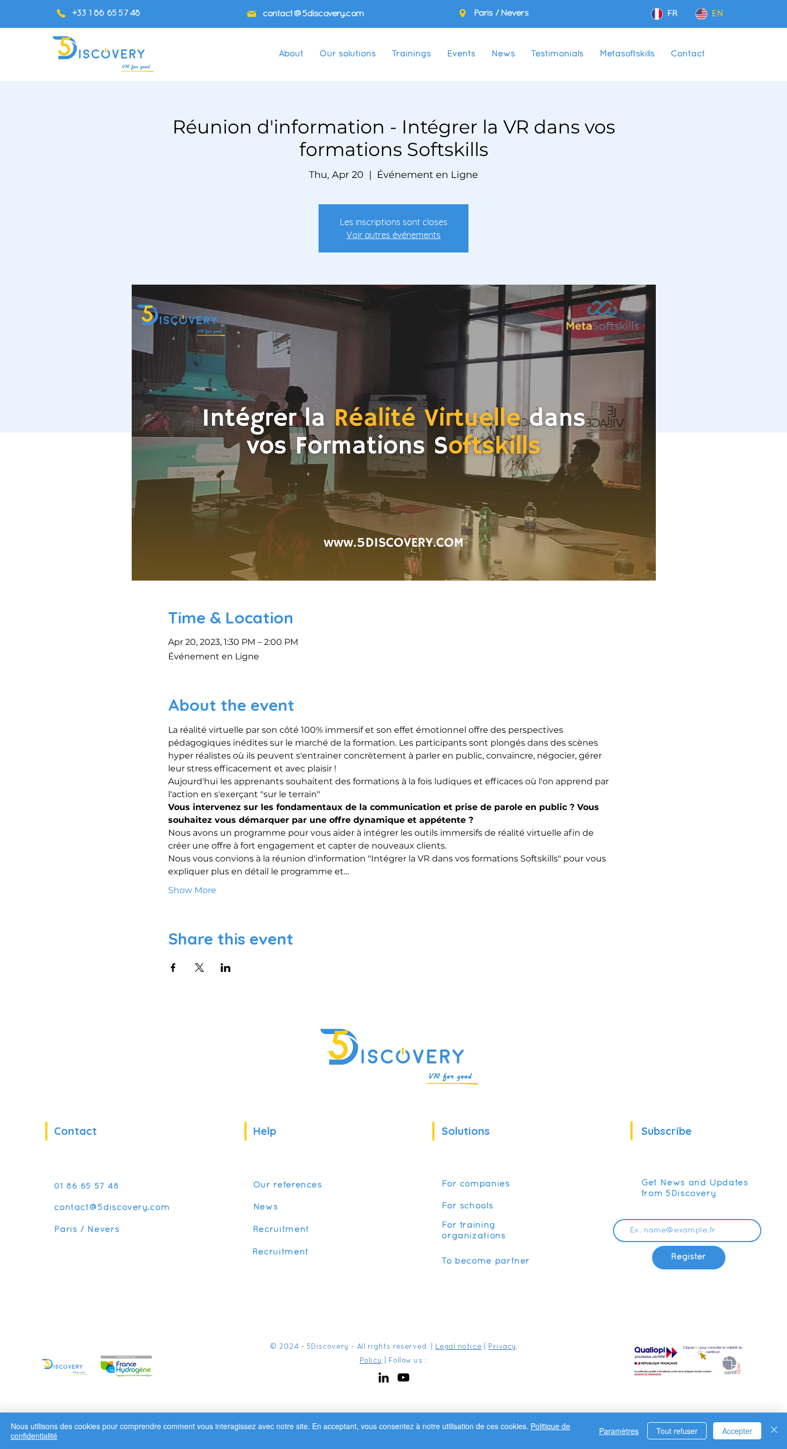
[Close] (774, 1430)
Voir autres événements (393, 234)
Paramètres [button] (619, 1430)
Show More (192, 890)
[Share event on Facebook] (173, 967)
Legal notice (458, 1347)
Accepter (737, 1430)
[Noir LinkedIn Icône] (383, 1377)
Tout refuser (677, 1430)
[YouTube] (403, 1377)
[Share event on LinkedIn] (226, 967)
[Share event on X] (199, 967)
